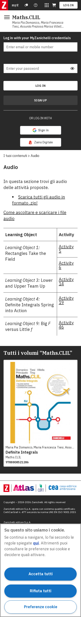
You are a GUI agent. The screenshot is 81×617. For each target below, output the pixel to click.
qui (36, 543)
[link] (40, 142)
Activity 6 (66, 265)
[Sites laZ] (47, 5)
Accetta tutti (41, 573)
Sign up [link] (40, 100)
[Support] (26, 5)
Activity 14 (66, 281)
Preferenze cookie (40, 606)
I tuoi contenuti (15, 155)
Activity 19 (66, 300)
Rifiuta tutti (40, 590)
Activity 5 (66, 249)
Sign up (40, 100)
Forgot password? (66, 59)
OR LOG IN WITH (40, 118)
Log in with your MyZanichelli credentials (37, 38)
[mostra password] (72, 68)
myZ (15, 5)
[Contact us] (36, 5)
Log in (68, 5)
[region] (40, 570)
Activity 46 (66, 325)
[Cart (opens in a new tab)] (54, 5)
